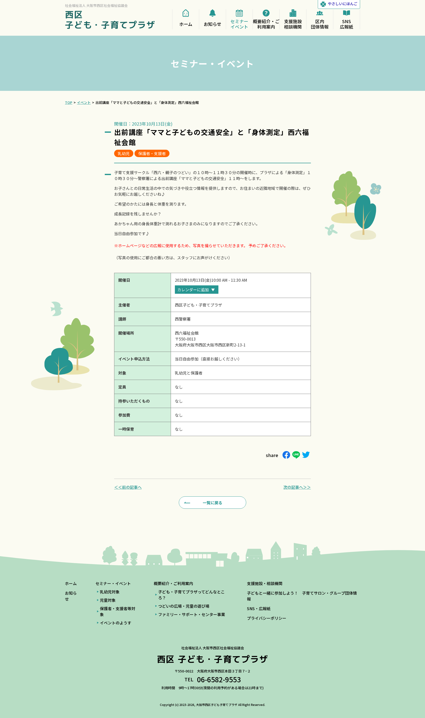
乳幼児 (124, 153)
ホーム (71, 583)
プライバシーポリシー (266, 618)
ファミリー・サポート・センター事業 (191, 614)
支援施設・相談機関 (264, 583)
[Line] (296, 455)
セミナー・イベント (113, 583)
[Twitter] (306, 455)
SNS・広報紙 (259, 608)
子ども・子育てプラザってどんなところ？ (191, 595)
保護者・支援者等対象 (117, 611)
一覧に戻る (212, 503)
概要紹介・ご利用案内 (173, 583)
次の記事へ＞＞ (297, 487)
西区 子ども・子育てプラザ (110, 19)
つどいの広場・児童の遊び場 (183, 606)
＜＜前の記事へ (128, 487)
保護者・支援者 (152, 153)
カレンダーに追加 (193, 290)
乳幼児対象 (110, 592)
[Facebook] (286, 455)
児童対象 (108, 600)
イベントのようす (115, 623)
